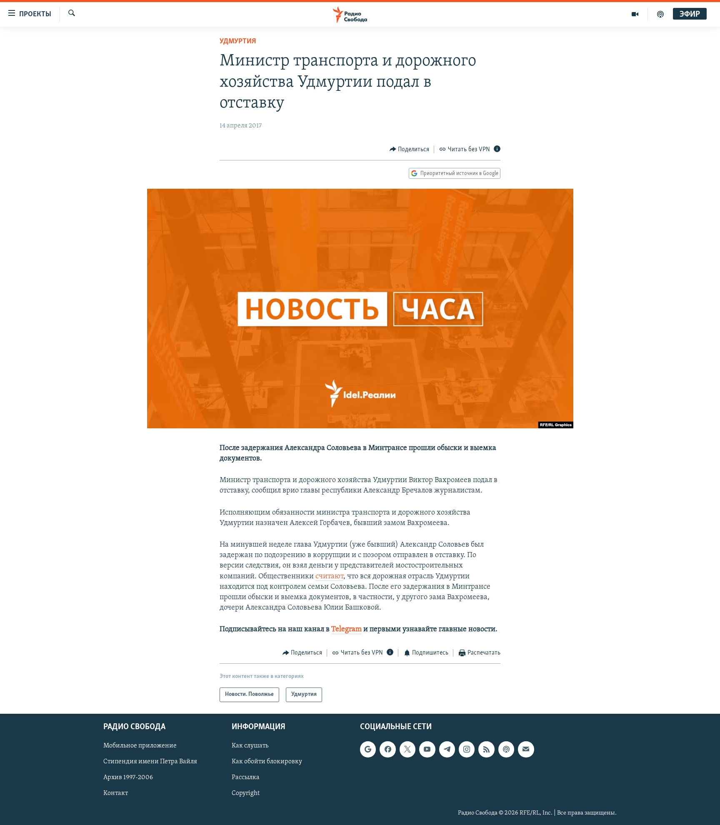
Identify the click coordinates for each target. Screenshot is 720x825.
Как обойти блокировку (267, 761)
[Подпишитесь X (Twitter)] (407, 749)
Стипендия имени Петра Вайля (150, 761)
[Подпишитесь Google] (368, 749)
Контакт (115, 793)
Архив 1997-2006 (128, 777)
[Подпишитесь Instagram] (467, 749)
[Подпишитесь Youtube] (427, 749)
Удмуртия (238, 41)
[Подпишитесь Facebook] (387, 749)
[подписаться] (526, 749)
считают (329, 576)
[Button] (410, 149)
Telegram (346, 629)
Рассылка (246, 777)
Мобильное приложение (140, 745)
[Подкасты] (506, 749)
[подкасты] (660, 14)
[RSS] (486, 749)
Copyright (246, 793)
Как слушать (250, 745)
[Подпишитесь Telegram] (447, 749)
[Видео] (635, 14)
